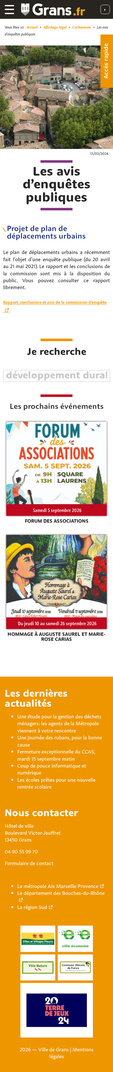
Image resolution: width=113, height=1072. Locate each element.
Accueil (32, 26)
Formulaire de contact (29, 862)
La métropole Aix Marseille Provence (57, 885)
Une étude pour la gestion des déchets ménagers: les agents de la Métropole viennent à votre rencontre (59, 722)
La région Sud (32, 906)
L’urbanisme (81, 26)
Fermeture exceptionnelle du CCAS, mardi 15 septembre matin (56, 754)
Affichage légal (55, 26)
